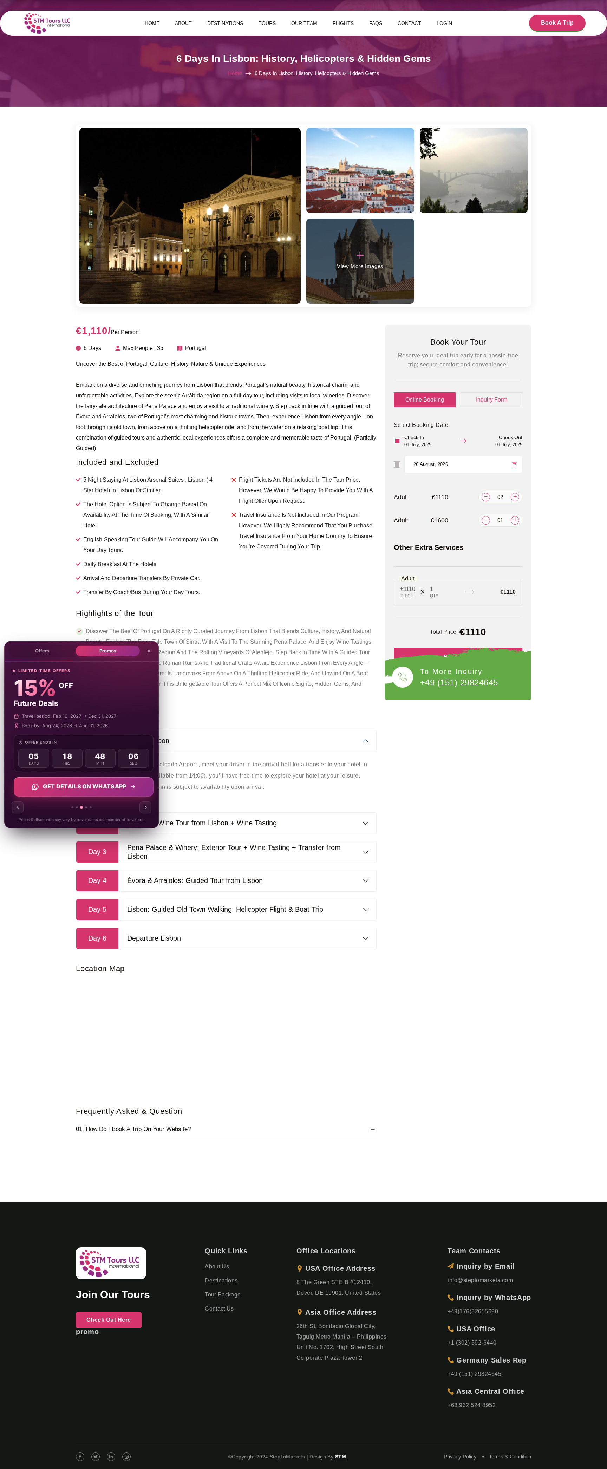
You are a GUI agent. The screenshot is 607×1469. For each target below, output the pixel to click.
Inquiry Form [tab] (491, 400)
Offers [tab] (42, 651)
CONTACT (409, 23)
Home (235, 73)
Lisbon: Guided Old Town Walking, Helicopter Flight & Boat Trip (205, 909)
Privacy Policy (460, 1457)
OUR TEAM (304, 23)
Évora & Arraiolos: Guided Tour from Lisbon (175, 880)
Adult (421, 497)
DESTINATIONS (225, 23)
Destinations (221, 1280)
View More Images (360, 266)
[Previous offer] (18, 807)
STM (340, 1457)
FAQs (375, 23)
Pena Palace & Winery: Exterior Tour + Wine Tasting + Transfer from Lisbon (214, 852)
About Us (217, 1266)
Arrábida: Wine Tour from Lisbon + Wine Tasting (182, 823)
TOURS (267, 23)
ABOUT (183, 23)
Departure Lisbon (134, 938)
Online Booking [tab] (424, 400)
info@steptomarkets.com (480, 1280)
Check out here (108, 1320)
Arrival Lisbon (128, 741)
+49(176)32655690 (473, 1311)
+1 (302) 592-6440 (472, 1343)
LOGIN (444, 23)
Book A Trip (557, 23)
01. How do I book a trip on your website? (133, 1129)
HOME (152, 23)
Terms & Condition (510, 1457)
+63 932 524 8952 (472, 1405)
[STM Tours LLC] (48, 23)
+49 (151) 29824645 (459, 682)
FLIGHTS (343, 23)
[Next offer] (145, 807)
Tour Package (223, 1295)
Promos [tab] (107, 651)
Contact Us (219, 1309)
